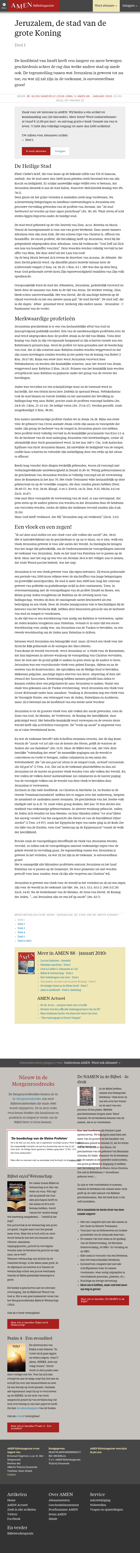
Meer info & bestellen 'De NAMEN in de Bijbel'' (102, 1300)
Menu (4, 8)
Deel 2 (21, 924)
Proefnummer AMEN (63, 1509)
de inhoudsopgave (28, 1408)
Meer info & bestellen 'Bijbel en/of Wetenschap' (29, 1323)
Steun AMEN (58, 1514)
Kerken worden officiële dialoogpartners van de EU (70, 1009)
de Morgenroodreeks (26, 1099)
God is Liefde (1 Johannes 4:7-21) (59, 969)
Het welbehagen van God (59, 977)
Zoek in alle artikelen (21, 1509)
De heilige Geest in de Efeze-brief (64, 986)
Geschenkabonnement (64, 1505)
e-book (20, 1416)
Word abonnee (104, 5)
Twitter (12, 1514)
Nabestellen (98, 1505)
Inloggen (128, 5)
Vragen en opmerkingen (106, 1509)
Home (11, 1500)
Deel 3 (21, 928)
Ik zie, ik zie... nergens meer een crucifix (63, 1005)
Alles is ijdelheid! (60, 990)
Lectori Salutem (55, 960)
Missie (53, 1519)
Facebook (13, 1519)
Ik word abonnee (36, 151)
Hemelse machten (55, 965)
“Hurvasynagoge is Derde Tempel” (60, 1018)
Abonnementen (59, 1500)
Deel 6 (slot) (25, 941)
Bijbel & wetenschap (56, 973)
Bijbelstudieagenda (20, 1533)
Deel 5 (21, 936)
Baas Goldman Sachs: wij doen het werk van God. (69, 1013)
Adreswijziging (100, 1500)
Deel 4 (21, 932)
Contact (11, 1475)
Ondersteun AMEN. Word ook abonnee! (91, 1063)
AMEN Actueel (17, 1505)
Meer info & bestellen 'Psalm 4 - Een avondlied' (31, 1427)
